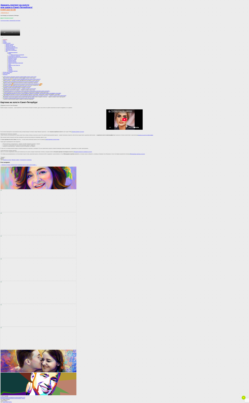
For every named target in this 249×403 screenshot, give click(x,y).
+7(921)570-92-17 (5, 12)
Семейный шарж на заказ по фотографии (27, 164)
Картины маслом (12, 60)
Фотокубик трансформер (11, 50)
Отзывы (5, 41)
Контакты (5, 74)
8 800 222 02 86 (8, 10)
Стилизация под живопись (14, 55)
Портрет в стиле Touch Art (14, 65)
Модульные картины (13, 71)
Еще (7, 51)
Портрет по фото (7, 43)
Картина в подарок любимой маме (9, 164)
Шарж (9, 53)
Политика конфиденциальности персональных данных (13, 398)
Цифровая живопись (12, 52)
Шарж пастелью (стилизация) (17, 54)
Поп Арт (10, 68)
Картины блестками (10, 48)
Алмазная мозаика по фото (12, 47)
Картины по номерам (10, 46)
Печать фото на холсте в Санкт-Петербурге (17, 57)
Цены (4, 40)
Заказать (3, 157)
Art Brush (10, 69)
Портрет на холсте (10, 44)
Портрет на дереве (12, 59)
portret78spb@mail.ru (7, 401)
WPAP (9, 66)
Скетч (9, 64)
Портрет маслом (9, 45)
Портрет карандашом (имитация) (15, 62)
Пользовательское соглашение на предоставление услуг (13, 397)
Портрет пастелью (12, 61)
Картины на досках (12, 58)
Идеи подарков (6, 73)
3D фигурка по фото (7, 72)
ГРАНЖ (10, 67)
